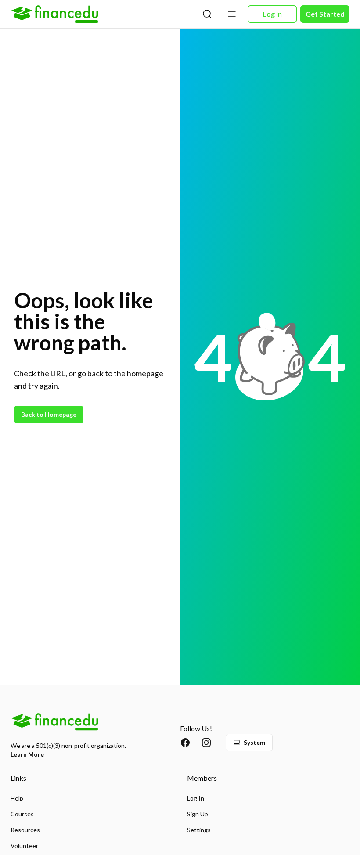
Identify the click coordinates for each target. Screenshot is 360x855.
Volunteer (24, 845)
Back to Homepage (48, 414)
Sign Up (197, 814)
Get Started (325, 14)
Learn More (27, 754)
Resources (25, 829)
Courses (22, 814)
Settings (199, 829)
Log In (272, 14)
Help (17, 798)
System (254, 742)
